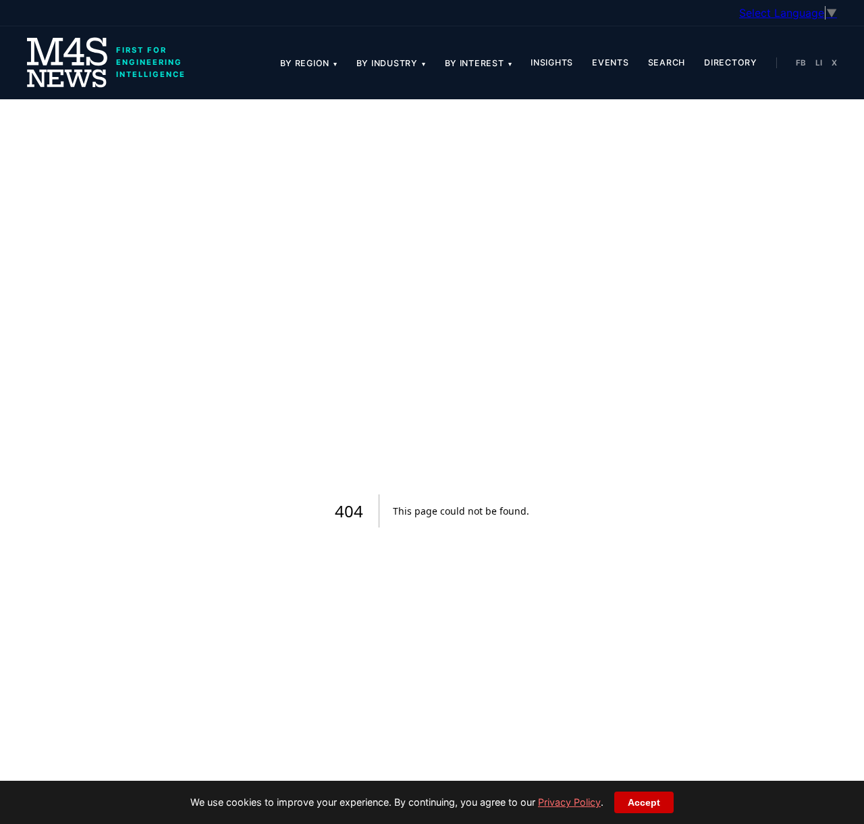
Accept (644, 802)
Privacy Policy (569, 802)
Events (610, 62)
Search (667, 62)
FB (801, 63)
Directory (730, 62)
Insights (552, 62)
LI (818, 63)
